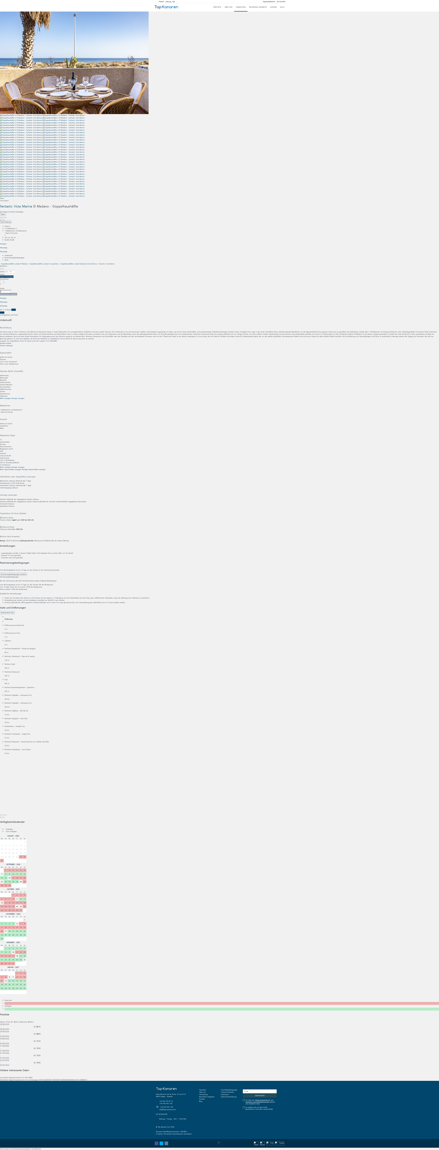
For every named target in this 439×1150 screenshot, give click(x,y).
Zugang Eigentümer (269, 1)
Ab (1, 266)
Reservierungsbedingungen (14, 257)
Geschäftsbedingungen (229, 1090)
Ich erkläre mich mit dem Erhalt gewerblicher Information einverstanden (259, 1108)
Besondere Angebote (258, 7)
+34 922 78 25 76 (166, 1101)
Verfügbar (9, 1006)
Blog (282, 7)
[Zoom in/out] (6, 217)
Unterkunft (8, 255)
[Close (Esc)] (1, 217)
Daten (2, 271)
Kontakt (273, 7)
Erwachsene (4, 279)
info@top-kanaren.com (167, 1109)
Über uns (228, 7)
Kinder (2, 288)
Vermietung (241, 7)
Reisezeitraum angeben (8, 294)
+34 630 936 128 (165, 1103)
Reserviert (9, 1000)
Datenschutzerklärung (229, 1097)
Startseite (217, 7)
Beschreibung (6, 222)
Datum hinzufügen (6, 277)
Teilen (3, 214)
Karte (6, 260)
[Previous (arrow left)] (1, 817)
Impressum (225, 1094)
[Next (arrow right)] (3, 817)
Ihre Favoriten (281, 1)
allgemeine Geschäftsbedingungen (257, 1102)
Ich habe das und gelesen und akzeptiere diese (260, 1102)
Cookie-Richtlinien (227, 1092)
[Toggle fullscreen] (3, 217)
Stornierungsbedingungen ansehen (13, 574)
